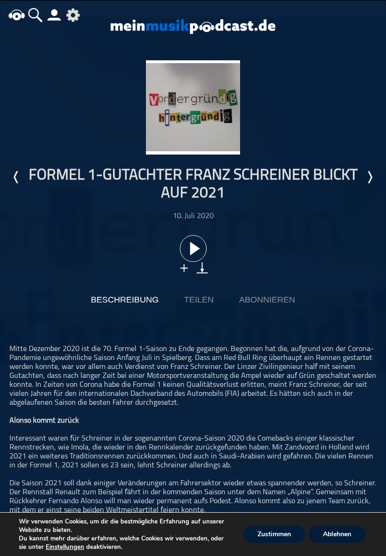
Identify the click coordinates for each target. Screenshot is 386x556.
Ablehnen (337, 534)
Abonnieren (267, 299)
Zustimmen (274, 534)
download (202, 268)
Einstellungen (65, 547)
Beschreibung (125, 299)
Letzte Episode (16, 177)
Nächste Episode (369, 177)
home (16, 15)
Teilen (199, 299)
